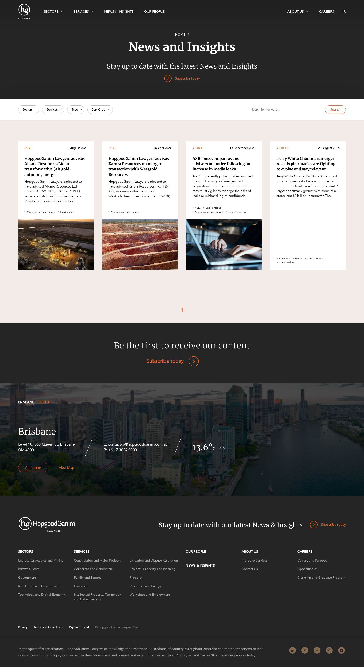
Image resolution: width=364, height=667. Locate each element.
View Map (66, 467)
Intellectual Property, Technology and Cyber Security (97, 597)
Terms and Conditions (48, 627)
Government (27, 577)
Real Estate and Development (39, 586)
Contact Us (250, 569)
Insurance (80, 586)
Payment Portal (79, 627)
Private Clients (28, 569)
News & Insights (200, 565)
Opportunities (307, 569)
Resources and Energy (145, 586)
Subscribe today (165, 361)
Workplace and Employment (150, 595)
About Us (250, 551)
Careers (304, 551)
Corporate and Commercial (94, 569)
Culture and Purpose (312, 560)
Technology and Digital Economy (41, 595)
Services (81, 551)
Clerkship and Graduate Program (321, 577)
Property (136, 577)
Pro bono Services (255, 560)
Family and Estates (87, 577)
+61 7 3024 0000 (122, 450)
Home (180, 34)
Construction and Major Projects (97, 560)
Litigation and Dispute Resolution (154, 560)
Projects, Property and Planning (152, 569)
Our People (196, 551)
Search (335, 109)
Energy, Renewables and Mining (40, 560)
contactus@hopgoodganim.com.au (138, 444)
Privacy (22, 627)
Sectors (25, 551)
